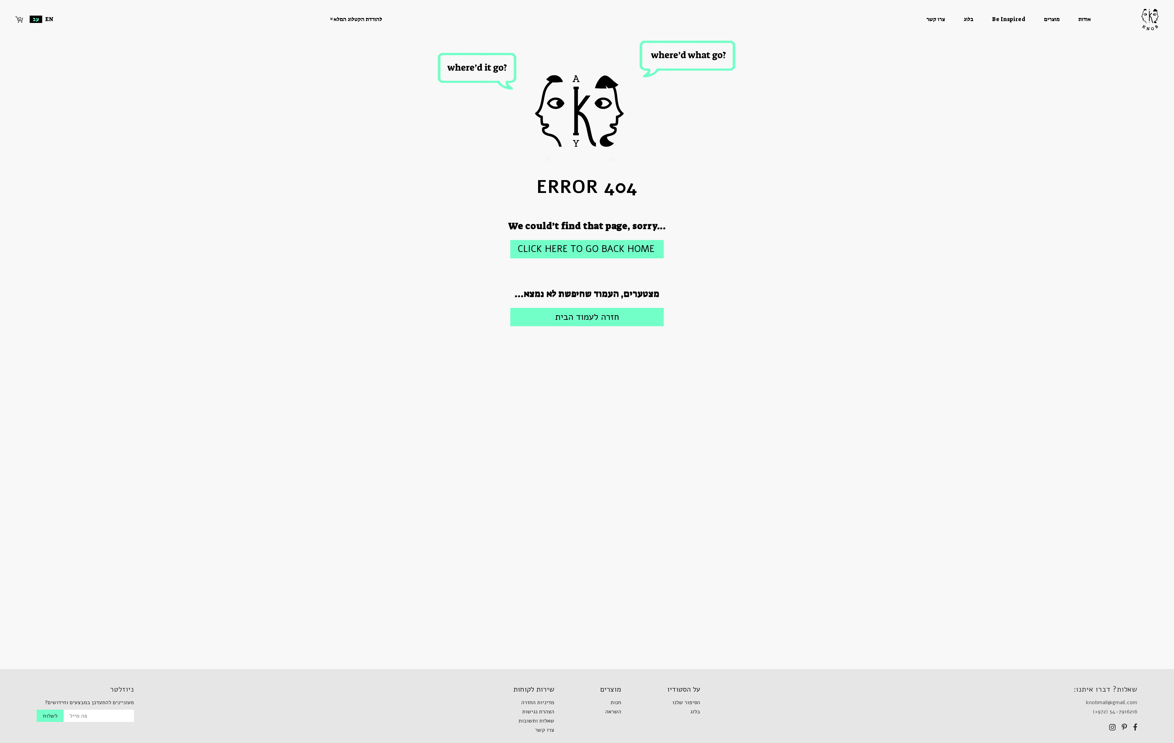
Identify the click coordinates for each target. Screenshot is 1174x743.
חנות (616, 702)
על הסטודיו (683, 689)
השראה (613, 711)
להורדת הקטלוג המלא (358, 19)
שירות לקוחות (533, 689)
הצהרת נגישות (538, 711)
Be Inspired (1008, 19)
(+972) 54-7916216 (1115, 711)
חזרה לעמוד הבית (587, 317)
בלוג (968, 19)
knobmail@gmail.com (1111, 702)
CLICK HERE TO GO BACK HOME (586, 249)
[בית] (1125, 19)
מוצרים (1052, 19)
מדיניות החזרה (537, 702)
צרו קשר (935, 19)
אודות (1084, 19)
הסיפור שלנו (686, 702)
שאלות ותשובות (536, 720)
